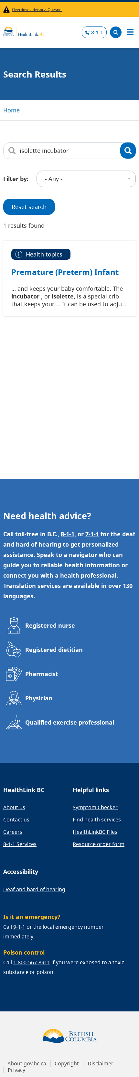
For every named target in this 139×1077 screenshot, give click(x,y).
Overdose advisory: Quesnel (37, 9)
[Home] (23, 30)
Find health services (97, 819)
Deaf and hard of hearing (34, 889)
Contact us (16, 819)
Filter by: (15, 179)
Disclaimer (100, 1063)
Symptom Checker (95, 807)
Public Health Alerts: (7, 9)
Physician (38, 698)
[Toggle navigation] (130, 32)
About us (14, 807)
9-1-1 (19, 926)
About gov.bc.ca (26, 1063)
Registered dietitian (54, 650)
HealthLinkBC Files (95, 831)
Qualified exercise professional (69, 722)
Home (11, 110)
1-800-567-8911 (31, 962)
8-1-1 (97, 32)
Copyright (67, 1063)
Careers (12, 831)
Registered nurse (50, 625)
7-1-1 (92, 534)
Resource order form (98, 844)
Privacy (16, 1070)
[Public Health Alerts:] (7, 9)
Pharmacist (41, 674)
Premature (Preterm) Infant (65, 272)
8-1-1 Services (20, 844)
